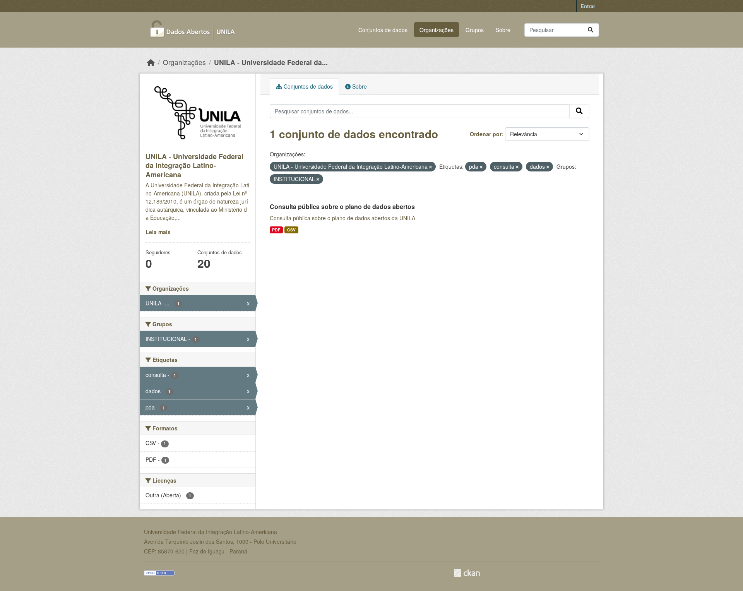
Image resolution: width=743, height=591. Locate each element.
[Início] (151, 62)
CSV (291, 230)
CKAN (467, 573)
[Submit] (590, 30)
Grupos (475, 30)
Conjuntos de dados (382, 30)
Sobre (503, 30)
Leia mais (158, 232)
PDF (276, 230)
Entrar (587, 6)
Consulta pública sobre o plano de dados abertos (342, 206)
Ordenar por (486, 134)
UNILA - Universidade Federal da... (271, 62)
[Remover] (430, 167)
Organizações (436, 30)
